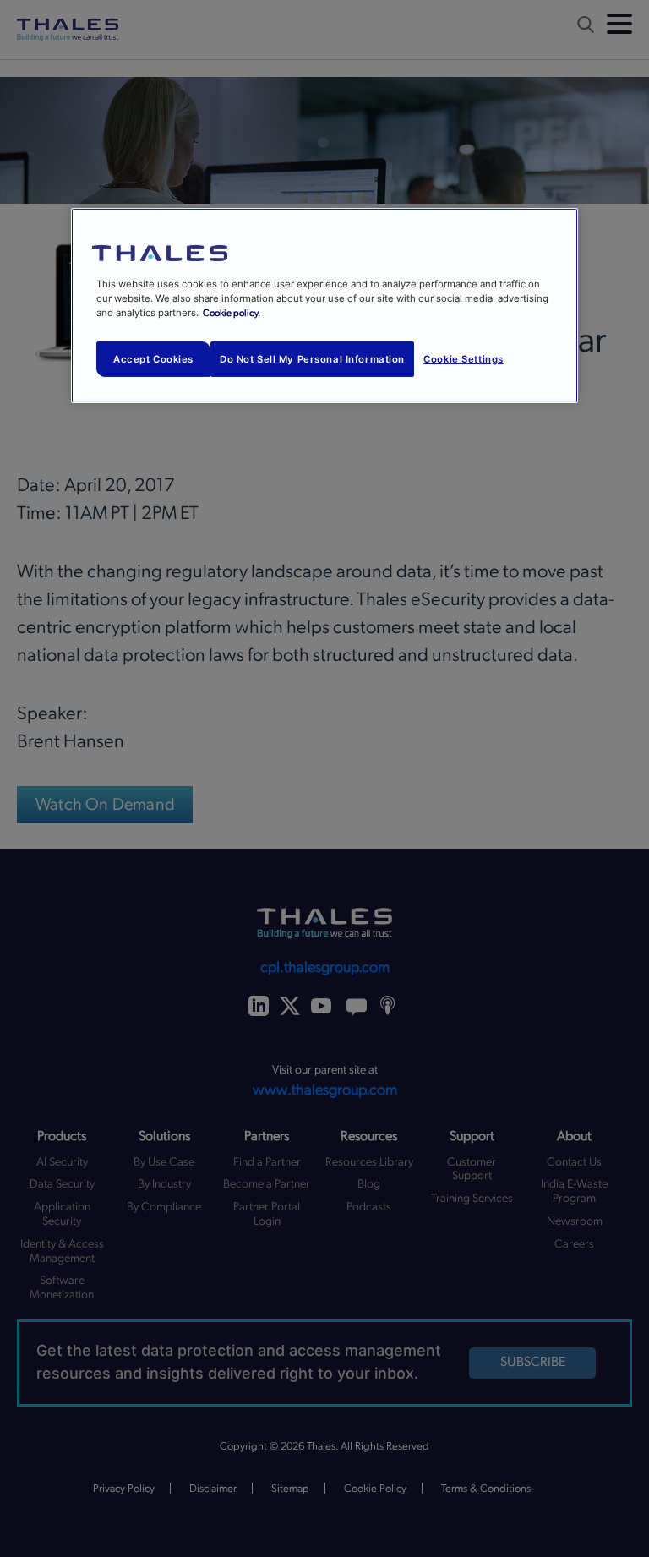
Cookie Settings (463, 358)
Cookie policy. (231, 313)
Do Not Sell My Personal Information (312, 358)
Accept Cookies (153, 358)
